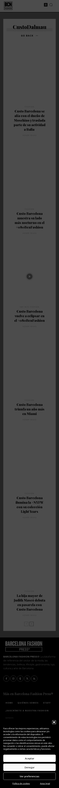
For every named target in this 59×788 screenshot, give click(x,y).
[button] (54, 722)
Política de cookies (21, 783)
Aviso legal (45, 783)
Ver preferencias (29, 776)
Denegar (30, 767)
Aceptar (29, 758)
